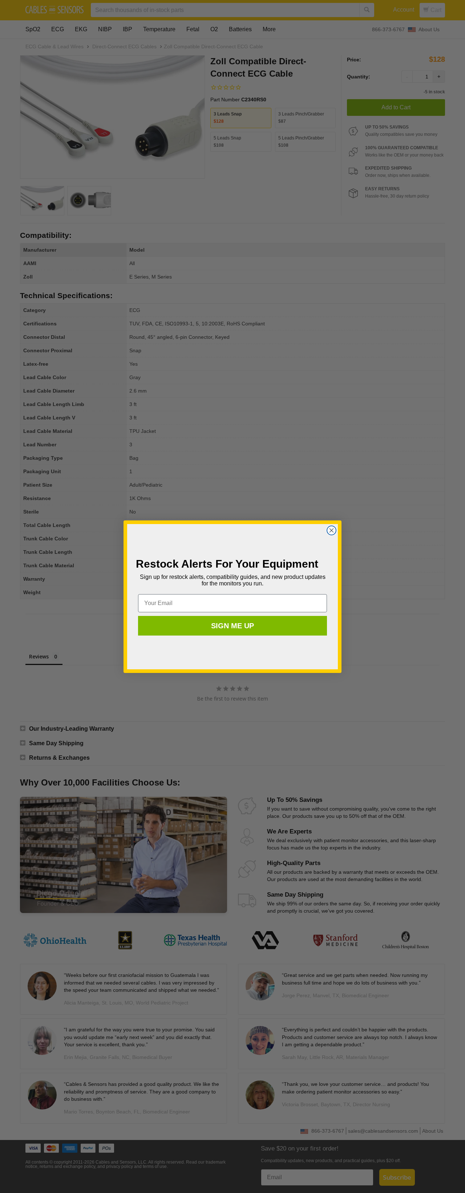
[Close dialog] (331, 530)
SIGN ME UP (232, 626)
